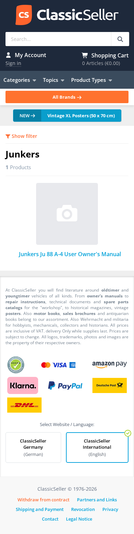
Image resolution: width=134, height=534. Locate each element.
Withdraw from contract (43, 500)
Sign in (13, 63)
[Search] (120, 39)
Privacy (110, 509)
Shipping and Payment (40, 509)
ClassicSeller (67, 15)
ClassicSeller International (97, 447)
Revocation (83, 509)
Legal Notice (79, 519)
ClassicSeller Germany (33, 447)
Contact (50, 519)
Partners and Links (97, 500)
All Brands (64, 97)
